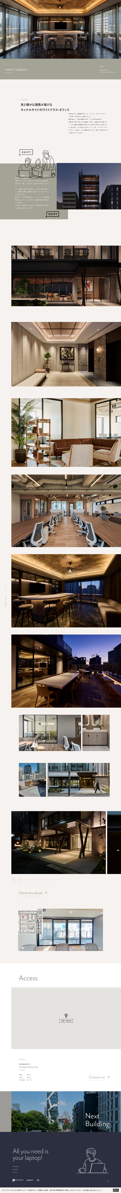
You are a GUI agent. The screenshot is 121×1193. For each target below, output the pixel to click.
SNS (107, 7)
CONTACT (98, 6)
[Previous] (13, 880)
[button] (67, 1018)
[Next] (19, 880)
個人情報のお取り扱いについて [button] (92, 1190)
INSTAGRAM (16, 1166)
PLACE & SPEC (79, 6)
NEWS (89, 6)
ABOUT (68, 6)
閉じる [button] (116, 1190)
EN (104, 1181)
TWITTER (15, 1172)
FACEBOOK (15, 1169)
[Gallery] (60, 842)
